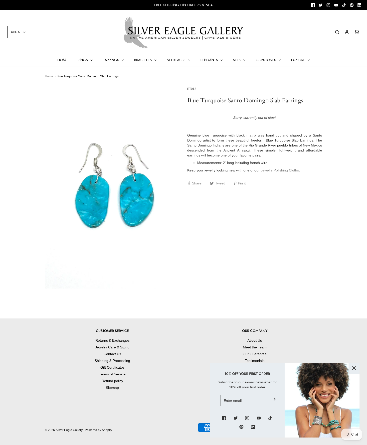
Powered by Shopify (98, 430)
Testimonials (254, 361)
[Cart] (357, 32)
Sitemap (112, 388)
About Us (254, 340)
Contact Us (112, 354)
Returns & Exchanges (112, 340)
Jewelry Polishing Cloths (280, 170)
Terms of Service (112, 374)
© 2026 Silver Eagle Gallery (64, 430)
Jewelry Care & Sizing (112, 347)
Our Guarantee (255, 354)
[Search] (337, 32)
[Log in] (347, 32)
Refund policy (112, 381)
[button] (18, 32)
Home (49, 76)
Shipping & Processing (112, 361)
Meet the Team (255, 347)
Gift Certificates (112, 367)
